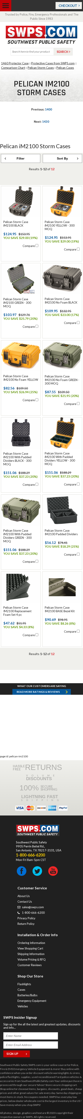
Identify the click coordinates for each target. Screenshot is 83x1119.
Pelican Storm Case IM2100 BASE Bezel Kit (60, 609)
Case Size (10, 176)
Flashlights (24, 984)
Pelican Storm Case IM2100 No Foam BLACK (61, 300)
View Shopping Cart (30, 948)
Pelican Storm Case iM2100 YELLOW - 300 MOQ (60, 225)
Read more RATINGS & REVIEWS (38, 691)
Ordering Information (31, 943)
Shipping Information (30, 954)
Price (10, 215)
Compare (29, 246)
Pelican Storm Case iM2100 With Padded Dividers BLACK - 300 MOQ (17, 459)
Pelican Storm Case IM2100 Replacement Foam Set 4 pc (17, 611)
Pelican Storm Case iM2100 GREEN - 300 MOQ (17, 302)
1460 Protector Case (15, 63)
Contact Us (24, 901)
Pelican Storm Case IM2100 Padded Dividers (61, 532)
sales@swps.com (33, 907)
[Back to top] (68, 1104)
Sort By (62, 158)
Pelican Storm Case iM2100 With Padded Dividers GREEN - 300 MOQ (17, 536)
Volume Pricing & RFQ (31, 959)
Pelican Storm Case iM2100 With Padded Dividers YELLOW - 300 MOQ (60, 459)
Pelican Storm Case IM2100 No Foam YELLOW (20, 377)
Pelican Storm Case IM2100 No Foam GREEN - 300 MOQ (62, 380)
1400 (41, 109)
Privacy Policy (26, 918)
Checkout (68, 6)
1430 (41, 121)
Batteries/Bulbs (27, 995)
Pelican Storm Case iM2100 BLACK (15, 223)
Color (10, 207)
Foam (10, 198)
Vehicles (22, 1006)
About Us (23, 896)
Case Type (10, 188)
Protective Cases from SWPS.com (53, 63)
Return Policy (26, 924)
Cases (21, 989)
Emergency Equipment (31, 1001)
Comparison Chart (13, 67)
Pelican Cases (65, 67)
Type (10, 167)
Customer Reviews (29, 965)
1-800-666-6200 (33, 912)
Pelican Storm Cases (41, 67)
